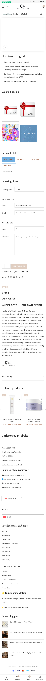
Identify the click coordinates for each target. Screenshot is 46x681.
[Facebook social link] (8, 277)
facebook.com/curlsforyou (21, 479)
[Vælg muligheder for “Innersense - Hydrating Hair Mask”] (19, 399)
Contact (4, 571)
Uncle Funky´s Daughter (10, 543)
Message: (5, 236)
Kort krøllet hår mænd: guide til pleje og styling (26, 632)
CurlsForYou (6, 539)
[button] (41, 399)
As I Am (4, 531)
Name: (4, 205)
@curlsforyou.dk (18, 475)
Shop (9, 14)
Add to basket (19, 266)
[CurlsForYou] (8, 363)
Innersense (6, 547)
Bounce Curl (6, 535)
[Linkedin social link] (19, 277)
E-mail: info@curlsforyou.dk (11, 452)
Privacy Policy (6, 576)
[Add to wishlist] (19, 395)
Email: (4, 213)
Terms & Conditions (9, 580)
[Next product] (43, 14)
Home (4, 14)
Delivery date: (7, 189)
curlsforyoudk (17, 487)
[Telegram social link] (22, 277)
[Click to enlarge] (5, 47)
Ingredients (6, 556)
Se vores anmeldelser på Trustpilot (16, 607)
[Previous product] (39, 14)
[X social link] (10, 277)
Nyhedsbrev (6, 551)
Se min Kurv (6, 588)
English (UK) (12, 498)
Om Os (20, 465)
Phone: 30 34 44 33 (8, 448)
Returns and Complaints (10, 584)
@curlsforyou (14, 483)
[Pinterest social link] (16, 277)
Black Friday (6, 560)
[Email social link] (13, 277)
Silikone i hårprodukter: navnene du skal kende (26, 642)
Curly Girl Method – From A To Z (21, 622)
